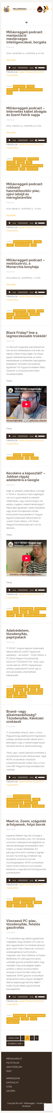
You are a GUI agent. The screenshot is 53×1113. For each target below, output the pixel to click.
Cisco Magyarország (22, 796)
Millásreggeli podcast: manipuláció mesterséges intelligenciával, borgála (26, 37)
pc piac (33, 1019)
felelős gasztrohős (36, 1015)
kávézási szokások (14, 803)
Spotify (38, 72)
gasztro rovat (13, 1019)
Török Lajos (25, 806)
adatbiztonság (26, 609)
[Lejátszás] (9, 67)
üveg (9, 696)
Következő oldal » (15, 1044)
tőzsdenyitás (38, 806)
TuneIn (9, 75)
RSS (16, 75)
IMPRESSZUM (13, 1078)
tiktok (19, 615)
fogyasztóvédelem (15, 458)
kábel (29, 162)
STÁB (9, 1086)
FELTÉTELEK (12, 1063)
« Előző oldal (13, 1038)
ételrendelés (19, 1015)
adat (16, 609)
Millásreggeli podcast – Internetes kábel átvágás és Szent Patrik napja (26, 111)
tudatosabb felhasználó (35, 615)
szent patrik (32, 169)
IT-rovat (30, 86)
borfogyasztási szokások (24, 899)
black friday (28, 455)
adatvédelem (12, 612)
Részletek (11, 60)
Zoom (30, 906)
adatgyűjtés (40, 609)
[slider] (41, 67)
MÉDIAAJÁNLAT (14, 1058)
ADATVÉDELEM (14, 1067)
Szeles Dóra (12, 806)
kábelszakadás (13, 166)
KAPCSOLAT (12, 1082)
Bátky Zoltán (19, 86)
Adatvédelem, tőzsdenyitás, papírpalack (17, 634)
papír (40, 690)
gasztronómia (19, 159)
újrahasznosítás (35, 693)
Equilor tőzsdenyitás (23, 242)
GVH (27, 458)
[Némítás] (36, 67)
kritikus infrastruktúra (32, 166)
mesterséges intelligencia (31, 90)
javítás (40, 311)
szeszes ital (12, 693)
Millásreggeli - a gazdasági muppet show (26, 10)
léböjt (10, 245)
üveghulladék (20, 696)
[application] (26, 67)
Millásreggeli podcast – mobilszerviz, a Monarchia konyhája (25, 263)
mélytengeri (12, 169)
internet (11, 162)
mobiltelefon (21, 314)
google (23, 612)
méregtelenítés (22, 245)
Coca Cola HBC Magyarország (18, 799)
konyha (10, 314)
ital (26, 690)
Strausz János (31, 803)
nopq (9, 93)
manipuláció (12, 90)
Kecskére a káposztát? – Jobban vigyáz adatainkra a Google (25, 476)
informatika (33, 159)
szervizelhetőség (22, 317)
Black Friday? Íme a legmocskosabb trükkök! (26, 334)
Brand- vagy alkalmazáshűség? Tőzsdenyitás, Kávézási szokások (24, 717)
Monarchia (34, 314)
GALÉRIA (10, 1091)
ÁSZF (9, 1071)
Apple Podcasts (26, 72)
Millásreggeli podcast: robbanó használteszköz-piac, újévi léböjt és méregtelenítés (24, 190)
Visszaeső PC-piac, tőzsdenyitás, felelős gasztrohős (23, 924)
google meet (27, 902)
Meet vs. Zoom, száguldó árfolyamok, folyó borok (26, 822)
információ (33, 612)
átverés (17, 455)
